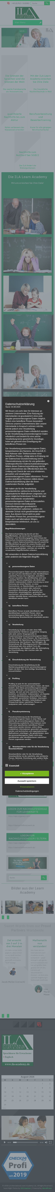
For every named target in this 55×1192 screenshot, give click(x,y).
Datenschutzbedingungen (27, 791)
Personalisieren (27, 787)
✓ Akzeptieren (27, 773)
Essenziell (14, 766)
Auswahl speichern (27, 781)
